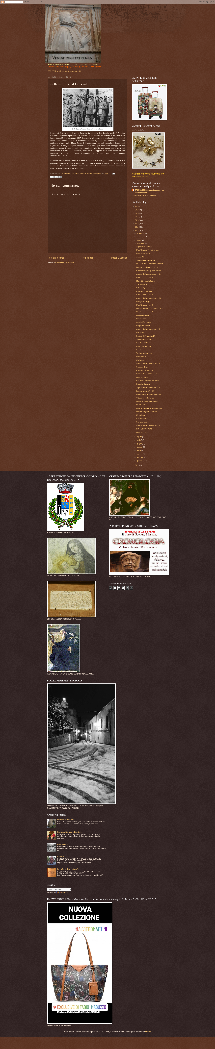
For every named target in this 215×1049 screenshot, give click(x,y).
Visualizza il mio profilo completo (144, 195)
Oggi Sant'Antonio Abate (66, 820)
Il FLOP (139, 350)
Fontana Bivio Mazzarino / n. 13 (147, 374)
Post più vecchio (119, 258)
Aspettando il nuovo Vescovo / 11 (148, 274)
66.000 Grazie (141, 405)
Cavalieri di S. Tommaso (145, 370)
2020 (137, 206)
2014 (137, 227)
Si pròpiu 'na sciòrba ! (144, 247)
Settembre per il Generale (145, 260)
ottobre (139, 240)
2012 (137, 465)
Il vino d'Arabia (141, 419)
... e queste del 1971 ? (144, 284)
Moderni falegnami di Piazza (146, 412)
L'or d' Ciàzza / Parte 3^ (144, 305)
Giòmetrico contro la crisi (145, 398)
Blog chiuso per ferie (143, 346)
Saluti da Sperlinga (143, 288)
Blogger (148, 1032)
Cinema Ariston (62, 844)
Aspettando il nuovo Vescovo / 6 (148, 425)
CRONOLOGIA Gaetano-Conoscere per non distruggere (149, 191)
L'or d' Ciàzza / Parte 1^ (144, 319)
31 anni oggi (140, 415)
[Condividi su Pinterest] (61, 177)
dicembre (140, 233)
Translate (64, 893)
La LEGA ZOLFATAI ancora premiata (149, 264)
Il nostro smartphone (143, 343)
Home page (87, 258)
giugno (139, 444)
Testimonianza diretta (144, 353)
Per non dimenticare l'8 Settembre (148, 394)
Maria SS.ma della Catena (145, 281)
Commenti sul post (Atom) (64, 263)
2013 (137, 230)
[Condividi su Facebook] (58, 177)
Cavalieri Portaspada (143, 322)
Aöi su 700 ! (140, 257)
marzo (139, 454)
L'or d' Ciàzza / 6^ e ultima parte (147, 250)
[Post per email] (113, 174)
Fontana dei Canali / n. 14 (145, 336)
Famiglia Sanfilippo (143, 301)
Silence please (141, 422)
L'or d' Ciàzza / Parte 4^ (144, 295)
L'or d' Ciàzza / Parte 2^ (144, 312)
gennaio (140, 461)
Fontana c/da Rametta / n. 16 (147, 267)
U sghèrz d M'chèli (143, 326)
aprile (139, 450)
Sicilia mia (140, 360)
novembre (140, 237)
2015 (137, 224)
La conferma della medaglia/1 (68, 869)
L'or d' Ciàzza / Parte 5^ (144, 277)
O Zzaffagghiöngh (142, 315)
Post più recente (56, 258)
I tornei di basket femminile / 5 (147, 401)
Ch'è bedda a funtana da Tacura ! (148, 381)
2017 (137, 217)
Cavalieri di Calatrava (144, 291)
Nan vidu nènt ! (141, 332)
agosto (139, 437)
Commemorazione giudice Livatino (148, 271)
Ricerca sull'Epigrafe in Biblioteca (69, 832)
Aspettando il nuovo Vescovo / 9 (148, 329)
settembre (141, 244)
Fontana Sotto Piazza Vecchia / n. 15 (149, 308)
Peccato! (60, 857)
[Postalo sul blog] (54, 177)
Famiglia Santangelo (143, 253)
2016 (137, 220)
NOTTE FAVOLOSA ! (144, 429)
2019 (137, 210)
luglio (139, 440)
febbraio (140, 457)
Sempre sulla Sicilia (143, 339)
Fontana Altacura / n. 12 (145, 391)
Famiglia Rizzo (141, 432)
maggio (140, 447)
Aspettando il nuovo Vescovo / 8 (148, 363)
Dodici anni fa (141, 357)
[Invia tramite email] (51, 177)
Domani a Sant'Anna (143, 384)
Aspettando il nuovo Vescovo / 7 (148, 388)
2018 (137, 213)
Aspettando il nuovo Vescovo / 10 (148, 298)
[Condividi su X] (56, 177)
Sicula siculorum (142, 367)
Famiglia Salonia (142, 377)
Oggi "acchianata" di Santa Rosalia (149, 408)
